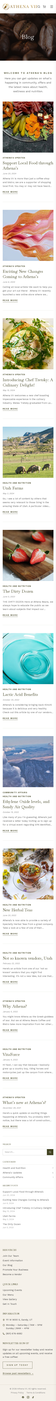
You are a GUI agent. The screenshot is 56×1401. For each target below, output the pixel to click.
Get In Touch (10, 1304)
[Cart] (44, 6)
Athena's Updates (14, 158)
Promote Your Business (15, 1269)
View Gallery (10, 1299)
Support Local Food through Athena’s (23, 1191)
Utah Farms (9, 1216)
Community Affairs (15, 792)
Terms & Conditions (35, 1393)
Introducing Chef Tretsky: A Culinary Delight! (27, 1208)
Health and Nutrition (17, 483)
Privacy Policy (17, 1393)
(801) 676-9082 (14, 1333)
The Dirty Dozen (12, 1224)
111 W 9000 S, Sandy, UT (19, 1319)
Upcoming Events (12, 1290)
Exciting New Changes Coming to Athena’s (26, 1200)
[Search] (38, 6)
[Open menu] (52, 6)
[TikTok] (33, 1397)
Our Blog (7, 1265)
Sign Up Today (17, 1365)
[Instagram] (28, 1397)
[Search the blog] (50, 1152)
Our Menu (8, 1294)
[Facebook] (23, 1397)
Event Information (13, 1260)
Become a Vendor (12, 1274)
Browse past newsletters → (18, 1373)
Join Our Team (11, 1256)
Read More (10, 192)
